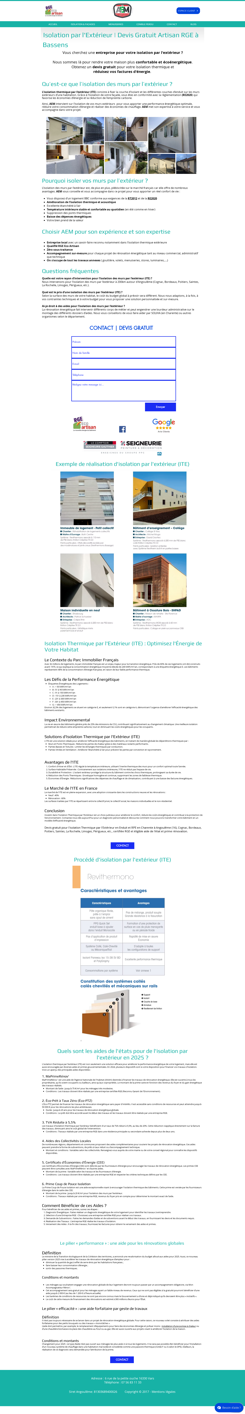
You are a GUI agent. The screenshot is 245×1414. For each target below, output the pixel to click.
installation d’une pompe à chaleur (179, 1326)
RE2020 (152, 198)
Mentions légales (164, 1392)
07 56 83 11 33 (131, 1382)
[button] (83, 24)
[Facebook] (122, 429)
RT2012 (132, 198)
